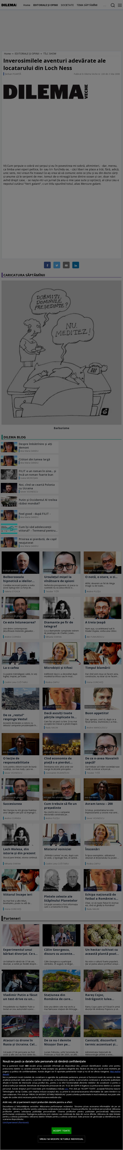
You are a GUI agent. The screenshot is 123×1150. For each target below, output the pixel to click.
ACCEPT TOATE (61, 1130)
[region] (61, 1103)
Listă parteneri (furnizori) (15, 1122)
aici (66, 1088)
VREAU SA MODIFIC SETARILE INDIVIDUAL (61, 1138)
